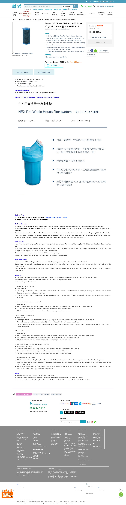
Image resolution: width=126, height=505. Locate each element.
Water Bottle (54, 440)
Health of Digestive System (70, 447)
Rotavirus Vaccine (37, 444)
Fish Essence (67, 440)
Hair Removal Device (83, 456)
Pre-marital (19, 443)
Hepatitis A (35, 439)
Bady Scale (35, 456)
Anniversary (39, 503)
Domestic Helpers (21, 450)
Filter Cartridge (44, 394)
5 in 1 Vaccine (36, 440)
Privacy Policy (74, 501)
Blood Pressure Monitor (38, 452)
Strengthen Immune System (70, 445)
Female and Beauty (68, 448)
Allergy (18, 446)
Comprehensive (20, 433)
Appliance (80, 433)
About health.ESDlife (21, 501)
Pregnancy (66, 457)
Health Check (96, 433)
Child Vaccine (36, 433)
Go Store (53, 65)
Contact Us (49, 501)
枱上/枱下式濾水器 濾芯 (24, 394)
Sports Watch (81, 463)
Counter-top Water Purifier (57, 436)
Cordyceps (66, 437)
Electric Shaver (81, 453)
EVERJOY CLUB (97, 1)
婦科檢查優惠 (57, 9)
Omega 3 (66, 441)
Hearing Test (20, 454)
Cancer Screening (21, 449)
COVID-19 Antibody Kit (22, 439)
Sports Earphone (82, 464)
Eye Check (19, 453)
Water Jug (53, 439)
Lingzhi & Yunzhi (68, 439)
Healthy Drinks (81, 446)
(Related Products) (53, 97)
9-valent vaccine (37, 434)
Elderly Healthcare (82, 439)
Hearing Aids (36, 458)
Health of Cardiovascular (70, 451)
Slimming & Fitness (68, 449)
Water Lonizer (54, 444)
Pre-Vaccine (19, 436)
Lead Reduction (56, 394)
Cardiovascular (20, 441)
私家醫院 (65, 9)
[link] (21, 486)
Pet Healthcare (81, 437)
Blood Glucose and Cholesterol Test (41, 453)
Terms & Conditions (64, 501)
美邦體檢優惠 (48, 9)
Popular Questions (97, 448)
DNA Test (19, 451)
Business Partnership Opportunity (36, 501)
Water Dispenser (55, 433)
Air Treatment (81, 434)
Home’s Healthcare (97, 436)
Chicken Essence (68, 434)
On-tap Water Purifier (56, 434)
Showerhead (54, 441)
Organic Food (96, 439)
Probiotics (66, 436)
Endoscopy (19, 447)
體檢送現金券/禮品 (38, 9)
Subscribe (83, 422)
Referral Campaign (108, 1)
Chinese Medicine (21, 456)
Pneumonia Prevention (83, 440)
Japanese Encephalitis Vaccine (40, 446)
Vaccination (96, 434)
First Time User (96, 446)
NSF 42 (35, 394)
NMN (65, 433)
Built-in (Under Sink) (55, 437)
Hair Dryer (80, 455)
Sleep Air (80, 441)
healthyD (52, 503)
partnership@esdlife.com (24, 475)
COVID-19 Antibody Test (22, 437)
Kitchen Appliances (82, 436)
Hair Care (66, 455)
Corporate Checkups (21, 459)
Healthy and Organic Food (84, 444)
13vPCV (35, 437)
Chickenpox (35, 443)
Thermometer (36, 455)
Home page (15, 14)
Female (18, 434)
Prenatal (19, 444)
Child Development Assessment (24, 457)
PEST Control (81, 443)
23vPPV (35, 436)
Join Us (55, 501)
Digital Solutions (69, 503)
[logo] (17, 9)
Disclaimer (82, 501)
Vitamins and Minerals (69, 443)
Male (18, 440)
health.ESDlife (59, 503)
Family (46, 503)
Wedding (32, 503)
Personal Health (97, 437)
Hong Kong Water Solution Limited (60, 29)
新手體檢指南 (73, 9)
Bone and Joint (67, 452)
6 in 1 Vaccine (36, 441)
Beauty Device (81, 452)
